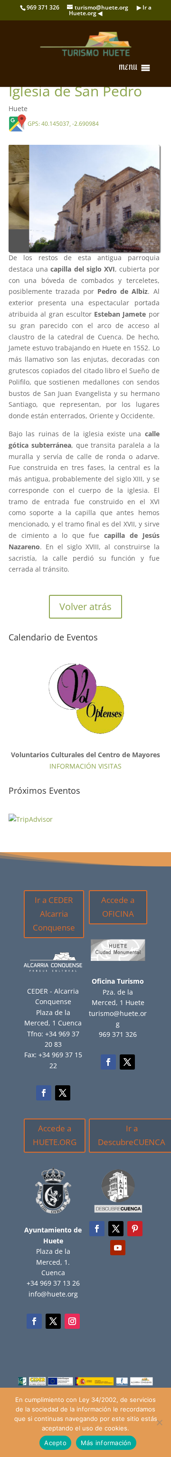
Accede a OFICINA (117, 912)
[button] (128, 67)
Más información (106, 1443)
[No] (159, 1422)
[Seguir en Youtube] (117, 1253)
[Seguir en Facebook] (43, 1098)
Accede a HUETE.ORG (54, 1140)
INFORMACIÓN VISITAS (85, 771)
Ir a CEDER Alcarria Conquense (54, 919)
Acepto (55, 1443)
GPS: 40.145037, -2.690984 (63, 124)
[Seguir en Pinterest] (134, 1234)
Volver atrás (85, 612)
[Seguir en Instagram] (72, 1327)
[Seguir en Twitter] (62, 1098)
